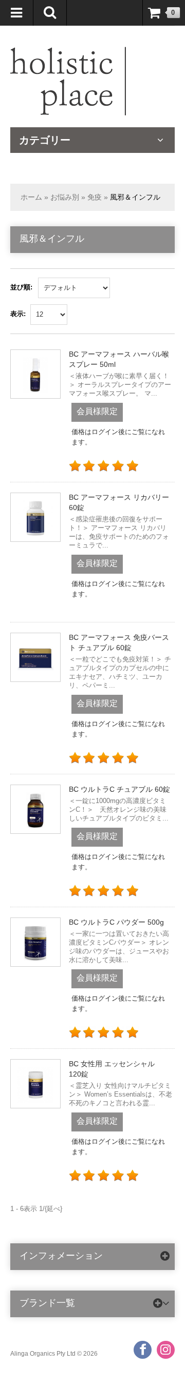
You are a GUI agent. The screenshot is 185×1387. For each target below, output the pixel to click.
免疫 (94, 197)
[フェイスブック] (143, 1350)
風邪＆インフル (135, 197)
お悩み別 (64, 197)
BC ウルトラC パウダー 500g (116, 922)
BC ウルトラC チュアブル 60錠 (119, 789)
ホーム (31, 197)
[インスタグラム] (166, 1350)
